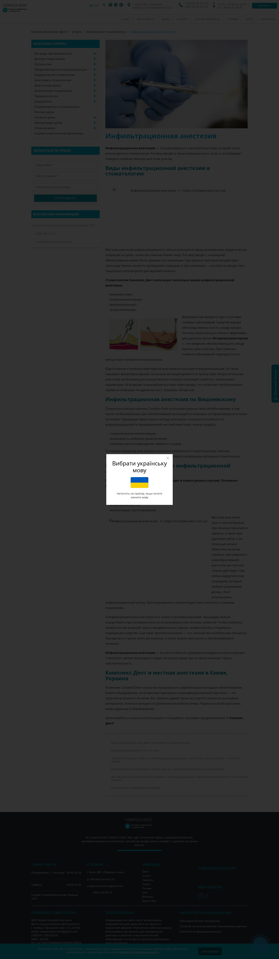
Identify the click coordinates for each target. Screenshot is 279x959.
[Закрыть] (167, 458)
